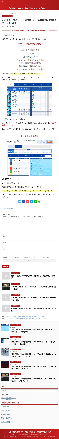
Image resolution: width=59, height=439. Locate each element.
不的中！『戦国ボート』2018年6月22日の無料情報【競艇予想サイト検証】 (26, 316)
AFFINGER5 (52, 436)
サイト (4, 249)
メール (5, 242)
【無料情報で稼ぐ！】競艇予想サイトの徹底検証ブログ (29, 8)
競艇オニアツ (5, 422)
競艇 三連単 (5, 410)
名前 (4, 236)
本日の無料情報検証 (8, 208)
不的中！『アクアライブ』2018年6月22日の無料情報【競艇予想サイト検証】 (27, 318)
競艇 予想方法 (6, 418)
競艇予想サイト (6, 407)
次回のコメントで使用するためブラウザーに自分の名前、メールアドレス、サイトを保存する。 (26, 257)
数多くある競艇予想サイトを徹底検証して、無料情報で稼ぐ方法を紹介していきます (29, 434)
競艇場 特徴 (5, 414)
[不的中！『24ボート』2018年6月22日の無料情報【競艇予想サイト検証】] (31, 201)
